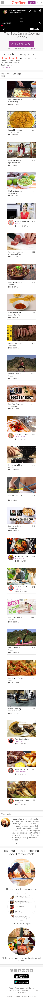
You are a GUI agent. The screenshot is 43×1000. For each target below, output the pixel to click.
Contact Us (10, 990)
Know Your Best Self (22, 221)
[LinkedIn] (19, 971)
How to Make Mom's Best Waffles (15, 465)
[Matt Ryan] (11, 588)
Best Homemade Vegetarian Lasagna (15, 100)
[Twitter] (31, 971)
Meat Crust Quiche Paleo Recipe (15, 160)
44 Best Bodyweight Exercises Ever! (15, 709)
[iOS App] (21, 976)
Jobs (22, 988)
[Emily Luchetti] (11, 435)
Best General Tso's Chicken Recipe (15, 678)
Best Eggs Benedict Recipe (15, 404)
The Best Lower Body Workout (15, 374)
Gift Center (22, 993)
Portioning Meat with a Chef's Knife (15, 252)
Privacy (17, 990)
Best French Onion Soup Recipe (15, 526)
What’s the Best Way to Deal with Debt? (22, 587)
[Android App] (21, 982)
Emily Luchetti (20, 437)
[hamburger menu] (2, 2)
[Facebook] (15, 971)
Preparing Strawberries (22, 434)
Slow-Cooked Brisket (22, 739)
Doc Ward (18, 802)
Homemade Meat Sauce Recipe (15, 313)
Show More (6, 68)
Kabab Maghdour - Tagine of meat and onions (15, 130)
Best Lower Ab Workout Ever (15, 617)
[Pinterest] (27, 971)
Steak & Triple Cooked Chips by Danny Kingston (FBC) (22, 769)
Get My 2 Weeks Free (21, 44)
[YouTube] (23, 971)
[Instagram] (11, 971)
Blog (36, 990)
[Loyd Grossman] (11, 770)
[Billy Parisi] (11, 740)
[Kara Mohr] (11, 222)
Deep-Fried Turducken (22, 800)
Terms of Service (28, 990)
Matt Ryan (18, 589)
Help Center (29, 988)
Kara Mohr (18, 224)
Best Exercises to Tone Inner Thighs (15, 648)
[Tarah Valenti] (11, 557)
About (11, 988)
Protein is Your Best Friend (22, 556)
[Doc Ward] (11, 801)
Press (17, 988)
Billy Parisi (18, 741)
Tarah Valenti (19, 558)
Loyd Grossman (20, 772)
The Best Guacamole (15, 191)
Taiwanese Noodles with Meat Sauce (15, 282)
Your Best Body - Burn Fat (15, 495)
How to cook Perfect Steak (15, 343)
